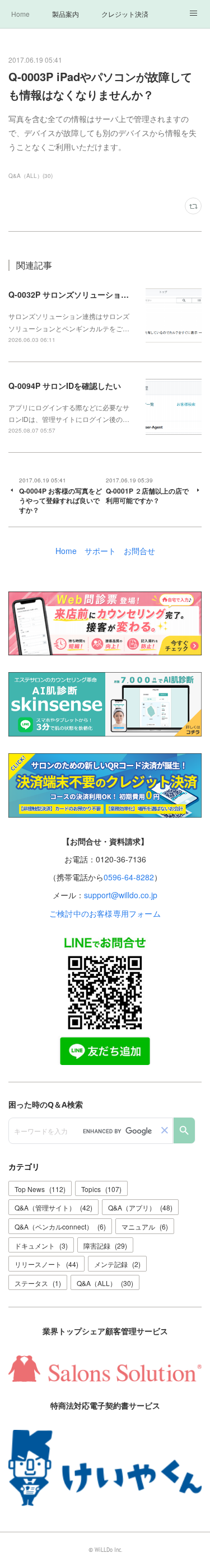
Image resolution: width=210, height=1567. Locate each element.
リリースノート (46, 1264)
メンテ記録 (117, 1264)
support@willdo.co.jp (120, 894)
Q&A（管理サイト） (53, 1207)
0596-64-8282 (129, 877)
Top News (40, 1189)
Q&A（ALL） (105, 1283)
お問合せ (139, 550)
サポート (100, 550)
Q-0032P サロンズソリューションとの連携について (100, 294)
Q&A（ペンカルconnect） (60, 1226)
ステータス (38, 1283)
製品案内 (65, 13)
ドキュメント (41, 1245)
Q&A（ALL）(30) (30, 176)
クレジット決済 (124, 13)
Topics (101, 1189)
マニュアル (145, 1226)
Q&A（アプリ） (140, 1207)
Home (20, 13)
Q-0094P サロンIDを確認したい (64, 385)
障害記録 (105, 1245)
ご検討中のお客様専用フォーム (105, 913)
